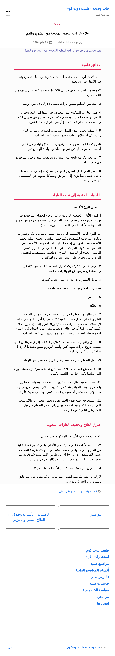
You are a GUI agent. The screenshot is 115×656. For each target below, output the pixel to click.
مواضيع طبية (99, 563)
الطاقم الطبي (63, 42)
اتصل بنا (103, 603)
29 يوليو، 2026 (40, 42)
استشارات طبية (97, 557)
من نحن (103, 597)
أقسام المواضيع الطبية (92, 570)
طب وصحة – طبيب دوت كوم (83, 647)
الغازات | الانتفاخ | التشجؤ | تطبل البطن (78, 491)
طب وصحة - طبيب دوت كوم (88, 8)
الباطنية (57, 24)
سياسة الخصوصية (96, 590)
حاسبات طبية (99, 583)
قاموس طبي (99, 577)
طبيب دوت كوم (97, 550)
